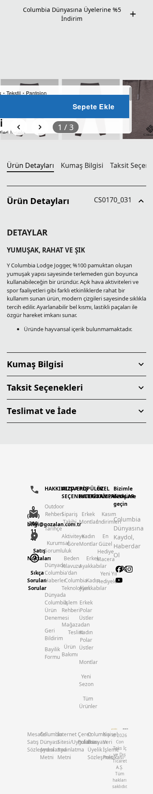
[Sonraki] (39, 127)
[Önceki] (18, 127)
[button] (76, 201)
